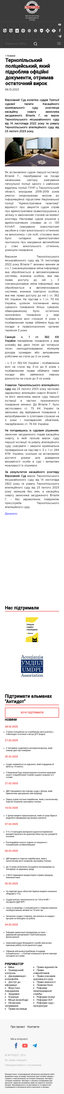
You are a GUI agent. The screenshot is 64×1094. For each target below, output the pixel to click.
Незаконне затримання (13, 1004)
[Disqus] (32, 559)
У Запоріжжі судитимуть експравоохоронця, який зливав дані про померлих (29, 749)
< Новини (10, 55)
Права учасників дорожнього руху (44, 978)
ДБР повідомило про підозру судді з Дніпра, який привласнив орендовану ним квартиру (29, 792)
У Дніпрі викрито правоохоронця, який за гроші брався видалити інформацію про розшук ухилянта (31, 816)
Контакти (33, 1026)
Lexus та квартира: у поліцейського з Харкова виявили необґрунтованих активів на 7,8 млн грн (31, 909)
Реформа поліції (46, 996)
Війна (11, 967)
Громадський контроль (14, 972)
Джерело (11, 514)
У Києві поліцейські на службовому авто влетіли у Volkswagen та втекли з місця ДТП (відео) (29, 733)
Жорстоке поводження (12, 989)
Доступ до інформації (13, 983)
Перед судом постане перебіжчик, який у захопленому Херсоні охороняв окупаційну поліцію (32, 800)
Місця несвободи (18, 999)
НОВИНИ (11, 719)
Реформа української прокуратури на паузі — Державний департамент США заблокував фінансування (26, 934)
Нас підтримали (22, 608)
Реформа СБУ (44, 999)
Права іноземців (17, 1008)
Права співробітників (41, 972)
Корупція (13, 996)
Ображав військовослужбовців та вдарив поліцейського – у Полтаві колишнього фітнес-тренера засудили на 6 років (31, 953)
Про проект (18, 1026)
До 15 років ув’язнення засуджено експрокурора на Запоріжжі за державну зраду (30, 868)
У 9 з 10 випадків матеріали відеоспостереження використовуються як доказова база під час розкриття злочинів (31, 834)
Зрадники (13, 993)
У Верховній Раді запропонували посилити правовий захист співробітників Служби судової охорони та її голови (31, 774)
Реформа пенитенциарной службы (42, 990)
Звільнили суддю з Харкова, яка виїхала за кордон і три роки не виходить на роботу (30, 917)
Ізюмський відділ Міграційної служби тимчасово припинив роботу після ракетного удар (29, 944)
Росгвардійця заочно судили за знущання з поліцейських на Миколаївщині (26, 843)
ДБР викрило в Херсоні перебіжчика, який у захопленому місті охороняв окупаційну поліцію (28, 859)
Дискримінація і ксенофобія (15, 978)
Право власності (46, 982)
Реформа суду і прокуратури (43, 1004)
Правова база (45, 985)
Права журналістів (47, 967)
